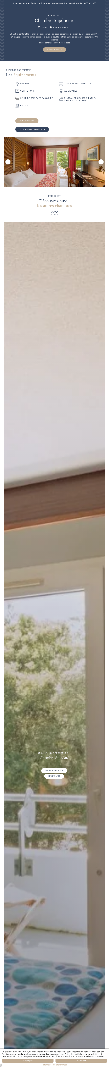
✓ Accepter (27, 1060)
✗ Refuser (81, 1060)
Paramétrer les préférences (54, 1065)
